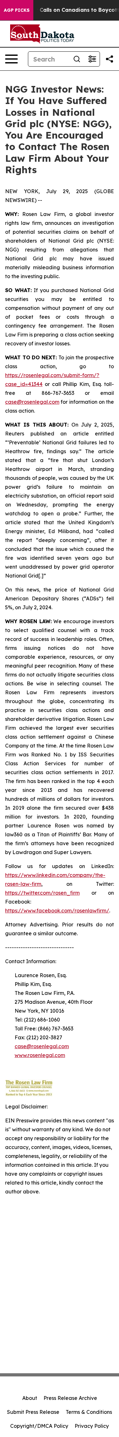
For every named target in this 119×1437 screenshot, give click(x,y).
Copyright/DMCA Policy (39, 1426)
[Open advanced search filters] (92, 59)
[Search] (76, 59)
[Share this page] (109, 59)
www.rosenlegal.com (40, 1055)
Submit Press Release (33, 1412)
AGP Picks (17, 10)
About (29, 1398)
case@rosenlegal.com (32, 402)
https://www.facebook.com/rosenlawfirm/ (57, 910)
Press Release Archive (70, 1398)
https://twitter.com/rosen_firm (42, 893)
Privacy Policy (92, 1426)
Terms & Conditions (89, 1412)
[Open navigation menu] (11, 59)
